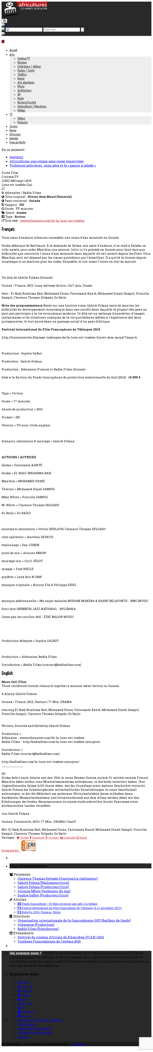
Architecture (24, 90)
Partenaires (27, 1024)
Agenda (14, 138)
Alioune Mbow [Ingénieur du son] (44, 891)
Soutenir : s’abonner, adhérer (40, 1020)
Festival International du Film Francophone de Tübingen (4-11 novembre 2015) (71, 908)
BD (19, 94)
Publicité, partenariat (35, 1032)
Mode (21, 98)
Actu (12, 54)
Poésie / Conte (26, 70)
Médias (21, 110)
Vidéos (21, 118)
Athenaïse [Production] (36, 924)
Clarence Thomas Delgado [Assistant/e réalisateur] (58, 878)
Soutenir (16, 157)
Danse (21, 78)
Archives (78, 1044)
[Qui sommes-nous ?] (3, 34)
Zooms (14, 126)
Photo (21, 86)
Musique (22, 62)
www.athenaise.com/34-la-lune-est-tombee (52, 221)
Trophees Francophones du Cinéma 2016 (49, 941)
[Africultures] (24, 16)
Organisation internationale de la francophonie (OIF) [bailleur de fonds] (74, 920)
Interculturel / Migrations (32, 106)
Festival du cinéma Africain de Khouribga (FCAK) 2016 (61, 937)
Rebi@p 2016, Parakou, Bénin (41, 912)
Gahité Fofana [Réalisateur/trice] (43, 883)
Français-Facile (17, 142)
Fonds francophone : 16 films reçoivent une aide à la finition (59, 904)
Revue (13, 130)
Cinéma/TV (24, 58)
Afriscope (15, 134)
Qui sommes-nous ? (25, 953)
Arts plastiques (26, 82)
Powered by (11, 850)
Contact (24, 1037)
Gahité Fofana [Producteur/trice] (43, 887)
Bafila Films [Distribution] (38, 929)
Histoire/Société (27, 102)
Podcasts (23, 122)
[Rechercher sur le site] (4, 21)
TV (11, 114)
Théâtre (22, 74)
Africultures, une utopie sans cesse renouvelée (47, 161)
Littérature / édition (29, 66)
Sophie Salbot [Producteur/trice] (43, 895)
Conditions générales (34, 1028)
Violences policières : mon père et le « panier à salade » (53, 165)
